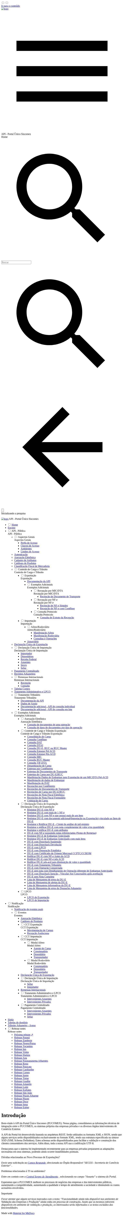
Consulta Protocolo (43, 614)
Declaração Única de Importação (31, 650)
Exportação (26, 578)
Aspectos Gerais (22, 540)
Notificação (14, 906)
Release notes (15, 1031)
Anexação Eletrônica (31, 721)
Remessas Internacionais (26, 680)
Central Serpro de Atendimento (42, 1176)
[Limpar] (2, 510)
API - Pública (15, 533)
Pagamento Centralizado (33, 1008)
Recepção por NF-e (44, 602)
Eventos (18, 915)
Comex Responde (37, 1162)
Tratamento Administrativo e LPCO (39, 996)
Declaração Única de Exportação (37, 806)
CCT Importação (29, 939)
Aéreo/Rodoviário (36, 629)
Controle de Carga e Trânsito (29, 572)
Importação (26, 623)
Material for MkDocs (23, 1213)
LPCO (24, 894)
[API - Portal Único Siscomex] (4, 8)
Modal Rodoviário (36, 963)
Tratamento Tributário (25, 697)
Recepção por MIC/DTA (46, 593)
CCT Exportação (29, 927)
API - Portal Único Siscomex (24, 519)
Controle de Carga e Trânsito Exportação (41, 733)
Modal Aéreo (34, 945)
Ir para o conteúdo (10, 6)
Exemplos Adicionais (38, 587)
